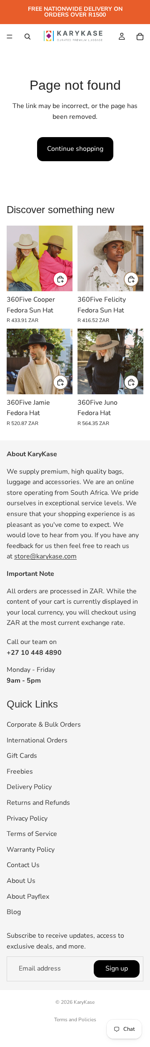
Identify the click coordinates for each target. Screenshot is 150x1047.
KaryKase (84, 1002)
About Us (21, 880)
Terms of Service (32, 834)
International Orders (37, 740)
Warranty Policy (31, 849)
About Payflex (28, 896)
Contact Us (23, 865)
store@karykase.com (45, 556)
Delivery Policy (29, 787)
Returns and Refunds (38, 802)
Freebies (20, 771)
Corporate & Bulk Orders (44, 724)
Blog (14, 912)
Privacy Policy (27, 818)
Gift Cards (22, 756)
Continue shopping (75, 148)
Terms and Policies (75, 1019)
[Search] (27, 36)
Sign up (116, 968)
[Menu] (9, 36)
